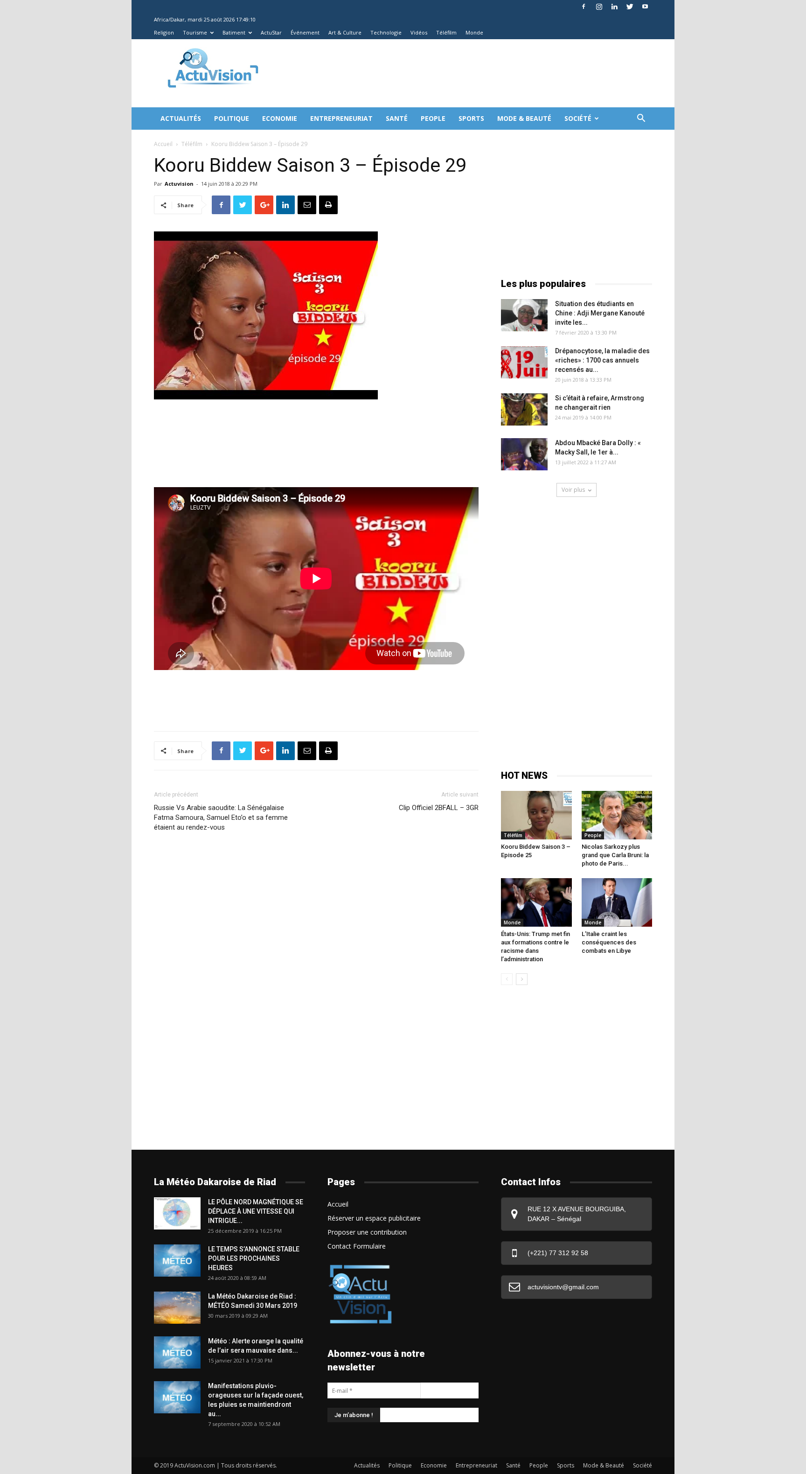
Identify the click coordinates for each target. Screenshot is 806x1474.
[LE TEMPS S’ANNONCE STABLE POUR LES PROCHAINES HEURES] (177, 1260)
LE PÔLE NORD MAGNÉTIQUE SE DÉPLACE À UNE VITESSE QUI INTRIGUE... (255, 1211)
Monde (474, 32)
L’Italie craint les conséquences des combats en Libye (609, 942)
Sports (471, 118)
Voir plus (573, 490)
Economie (279, 118)
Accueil (163, 144)
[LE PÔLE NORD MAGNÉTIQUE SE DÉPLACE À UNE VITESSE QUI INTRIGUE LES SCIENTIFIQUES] (177, 1213)
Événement (305, 32)
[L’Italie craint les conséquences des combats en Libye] (617, 902)
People (433, 118)
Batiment (233, 32)
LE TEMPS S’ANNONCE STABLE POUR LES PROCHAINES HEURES (253, 1258)
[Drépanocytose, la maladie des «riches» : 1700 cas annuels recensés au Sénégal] (524, 362)
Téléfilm (446, 32)
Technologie (386, 32)
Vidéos (418, 32)
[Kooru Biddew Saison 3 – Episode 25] (536, 815)
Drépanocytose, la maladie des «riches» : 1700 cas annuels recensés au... (602, 360)
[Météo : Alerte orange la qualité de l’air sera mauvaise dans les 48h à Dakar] (177, 1352)
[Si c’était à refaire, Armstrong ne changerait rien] (524, 409)
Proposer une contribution (367, 1232)
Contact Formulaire (356, 1246)
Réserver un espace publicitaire (374, 1218)
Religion (164, 32)
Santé (397, 118)
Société (577, 118)
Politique (231, 118)
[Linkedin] (614, 6)
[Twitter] (630, 6)
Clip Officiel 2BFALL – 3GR (439, 807)
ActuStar (271, 32)
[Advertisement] (442, 73)
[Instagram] (599, 6)
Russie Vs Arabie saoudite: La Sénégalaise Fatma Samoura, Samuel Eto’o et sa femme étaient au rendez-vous (221, 817)
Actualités (180, 118)
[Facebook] (584, 6)
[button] (641, 119)
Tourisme (195, 32)
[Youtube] (645, 6)
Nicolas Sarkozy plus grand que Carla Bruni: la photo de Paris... (615, 855)
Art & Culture (344, 32)
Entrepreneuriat (341, 118)
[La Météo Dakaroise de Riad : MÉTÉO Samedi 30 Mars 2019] (177, 1308)
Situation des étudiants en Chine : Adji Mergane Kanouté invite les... (600, 313)
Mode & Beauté (524, 118)
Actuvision (179, 183)
